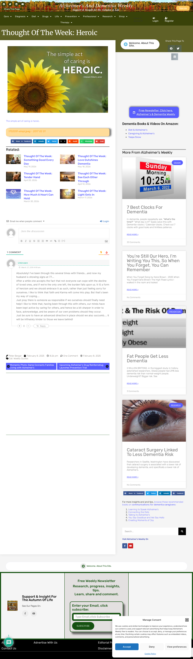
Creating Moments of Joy (141, 520)
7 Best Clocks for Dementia (144, 210)
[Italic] (26, 241)
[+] (63, 241)
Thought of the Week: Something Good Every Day (39, 160)
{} (59, 241)
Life (57, 16)
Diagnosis (20, 16)
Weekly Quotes (21, 358)
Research (108, 16)
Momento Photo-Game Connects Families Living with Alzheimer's (32, 366)
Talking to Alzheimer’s (139, 514)
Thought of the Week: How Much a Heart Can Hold (38, 194)
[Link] (55, 241)
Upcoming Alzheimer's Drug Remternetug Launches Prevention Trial (81, 366)
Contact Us (9, 648)
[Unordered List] (43, 241)
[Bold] (21, 241)
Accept (127, 646)
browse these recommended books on (152, 503)
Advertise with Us (45, 642)
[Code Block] (51, 241)
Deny (152, 646)
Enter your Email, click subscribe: (90, 607)
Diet (34, 16)
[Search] (182, 531)
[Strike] (34, 241)
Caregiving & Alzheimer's (141, 133)
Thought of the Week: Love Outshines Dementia (92, 160)
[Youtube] (130, 545)
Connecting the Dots (138, 512)
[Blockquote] (47, 241)
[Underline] (30, 241)
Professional (89, 16)
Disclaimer (105, 648)
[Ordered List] (38, 241)
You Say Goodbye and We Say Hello (146, 517)
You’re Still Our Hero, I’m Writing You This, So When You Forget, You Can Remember (153, 262)
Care (6, 16)
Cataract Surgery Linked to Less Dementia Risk (152, 452)
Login (106, 221)
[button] (186, 619)
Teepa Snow (134, 137)
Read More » (132, 234)
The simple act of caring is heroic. (23, 121)
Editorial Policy (108, 642)
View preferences (177, 646)
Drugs (45, 16)
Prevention (71, 16)
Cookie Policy (150, 654)
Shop (122, 16)
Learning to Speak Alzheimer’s (143, 509)
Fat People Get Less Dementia (147, 358)
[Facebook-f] (124, 545)
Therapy (64, 22)
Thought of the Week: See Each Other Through (92, 177)
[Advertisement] (57, 404)
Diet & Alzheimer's (137, 130)
